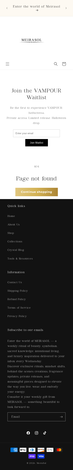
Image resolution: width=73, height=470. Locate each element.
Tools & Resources (20, 258)
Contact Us (14, 282)
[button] (7, 64)
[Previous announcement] (7, 8)
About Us (13, 224)
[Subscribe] (61, 416)
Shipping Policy (17, 290)
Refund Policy (16, 299)
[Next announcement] (66, 8)
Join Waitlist (36, 142)
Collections (14, 241)
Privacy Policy (17, 316)
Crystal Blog (15, 250)
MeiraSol (41, 463)
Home (11, 216)
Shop (10, 233)
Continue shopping (36, 192)
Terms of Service (19, 307)
